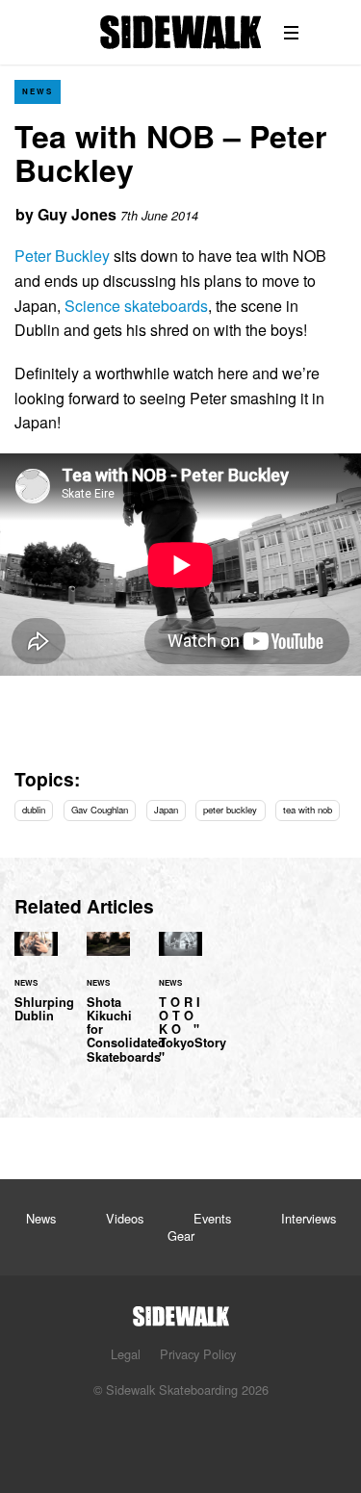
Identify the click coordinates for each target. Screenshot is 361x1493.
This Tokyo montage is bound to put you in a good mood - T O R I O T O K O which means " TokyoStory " (180, 1009)
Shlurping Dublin (36, 988)
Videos (124, 1218)
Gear (181, 1235)
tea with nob (307, 809)
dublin (33, 809)
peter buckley (230, 809)
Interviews (308, 1218)
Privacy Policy (198, 1354)
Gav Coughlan (99, 809)
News (37, 91)
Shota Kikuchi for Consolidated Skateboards (108, 1009)
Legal (126, 1354)
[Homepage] (181, 1310)
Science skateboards (136, 306)
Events (212, 1218)
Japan (166, 809)
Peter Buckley (62, 256)
